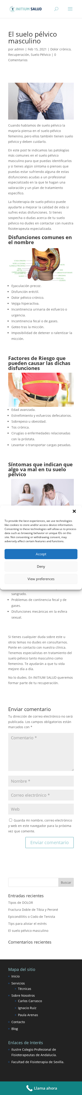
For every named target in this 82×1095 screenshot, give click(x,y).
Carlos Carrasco (30, 1001)
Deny (41, 566)
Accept (41, 554)
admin (19, 49)
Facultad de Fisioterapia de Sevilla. (37, 1062)
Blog (14, 1029)
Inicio (15, 976)
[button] (74, 511)
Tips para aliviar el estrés (27, 923)
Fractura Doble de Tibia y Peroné (33, 909)
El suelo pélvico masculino (28, 930)
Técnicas (24, 989)
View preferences (41, 579)
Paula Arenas (28, 1015)
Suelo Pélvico (41, 54)
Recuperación (18, 54)
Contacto (18, 1022)
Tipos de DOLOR (20, 902)
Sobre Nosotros (23, 995)
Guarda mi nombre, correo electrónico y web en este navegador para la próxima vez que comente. (40, 825)
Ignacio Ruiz (27, 1008)
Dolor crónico (60, 49)
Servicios (18, 983)
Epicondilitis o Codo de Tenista (31, 916)
